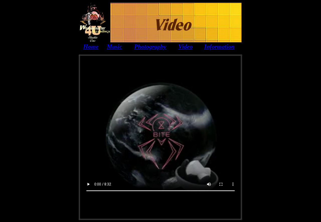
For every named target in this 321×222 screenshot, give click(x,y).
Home (91, 46)
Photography (150, 46)
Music (114, 46)
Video (185, 46)
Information (219, 46)
